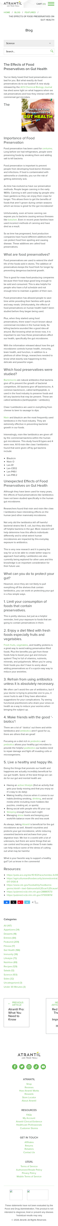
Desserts (8, 934)
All (5, 925)
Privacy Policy (29, 1173)
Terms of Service (29, 1166)
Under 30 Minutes (13, 987)
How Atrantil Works (29, 1090)
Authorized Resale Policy (29, 1169)
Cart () (41, 4)
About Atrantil (29, 1100)
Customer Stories (29, 1128)
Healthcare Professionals (29, 1124)
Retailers (29, 1149)
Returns (29, 1145)
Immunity (8, 954)
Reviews (29, 1087)
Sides (6, 978)
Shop (29, 1084)
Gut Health (9, 950)
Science (8, 974)
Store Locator (29, 1097)
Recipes (8, 966)
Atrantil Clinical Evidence (29, 1121)
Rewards (29, 1094)
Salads (7, 970)
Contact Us (29, 1152)
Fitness (7, 946)
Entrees (8, 938)
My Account (29, 1118)
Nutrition (8, 962)
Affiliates (29, 1142)
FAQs (29, 1115)
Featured (8, 942)
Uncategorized (11, 982)
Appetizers (9, 929)
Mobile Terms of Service (29, 1176)
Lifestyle (8, 958)
